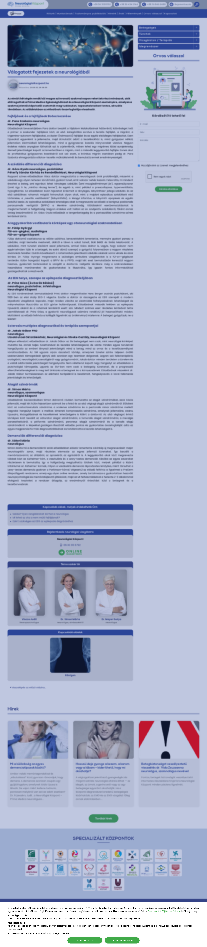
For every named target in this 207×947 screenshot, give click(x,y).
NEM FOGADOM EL (122, 940)
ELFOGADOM (85, 940)
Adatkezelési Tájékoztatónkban (164, 911)
